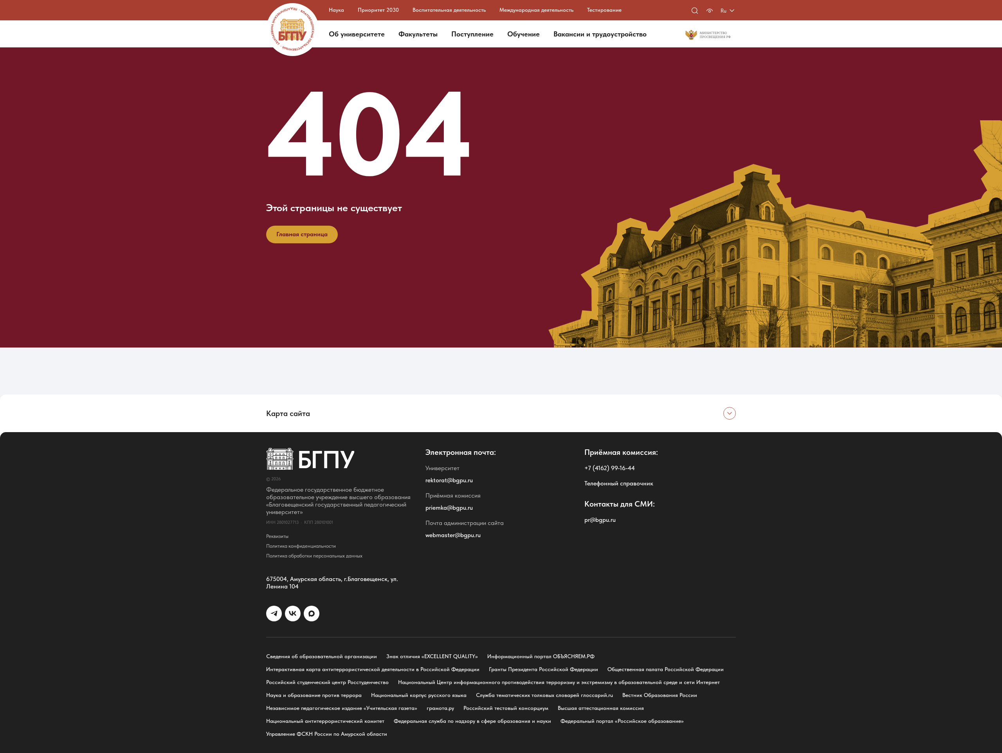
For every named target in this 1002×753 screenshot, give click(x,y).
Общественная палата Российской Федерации (665, 669)
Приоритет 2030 (378, 10)
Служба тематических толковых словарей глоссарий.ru (544, 695)
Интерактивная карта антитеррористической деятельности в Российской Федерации (372, 669)
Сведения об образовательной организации (321, 656)
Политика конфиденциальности (301, 546)
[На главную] (292, 29)
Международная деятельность (536, 10)
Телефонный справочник (618, 483)
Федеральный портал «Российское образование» (622, 721)
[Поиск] (695, 10)
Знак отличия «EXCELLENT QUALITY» (432, 656)
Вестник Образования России (659, 695)
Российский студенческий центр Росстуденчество (327, 682)
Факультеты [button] (418, 34)
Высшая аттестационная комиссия (601, 708)
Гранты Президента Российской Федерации (543, 669)
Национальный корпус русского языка (419, 695)
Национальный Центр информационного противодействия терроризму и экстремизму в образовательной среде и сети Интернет (559, 682)
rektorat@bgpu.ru (449, 480)
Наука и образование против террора (314, 695)
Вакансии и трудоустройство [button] (600, 34)
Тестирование (604, 10)
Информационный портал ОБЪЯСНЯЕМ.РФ (541, 656)
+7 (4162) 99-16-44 (609, 468)
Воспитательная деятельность (449, 10)
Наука (336, 10)
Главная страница (302, 234)
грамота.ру (440, 708)
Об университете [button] (357, 34)
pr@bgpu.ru (600, 519)
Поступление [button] (472, 34)
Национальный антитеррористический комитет (325, 721)
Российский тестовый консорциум (505, 708)
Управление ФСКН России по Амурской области (326, 734)
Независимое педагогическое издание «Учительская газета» (341, 708)
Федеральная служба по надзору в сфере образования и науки (472, 721)
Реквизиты (277, 536)
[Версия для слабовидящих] (710, 10)
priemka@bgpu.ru (449, 507)
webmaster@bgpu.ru (453, 535)
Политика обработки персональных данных (314, 556)
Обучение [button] (523, 34)
